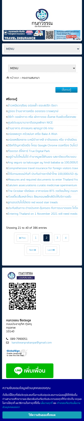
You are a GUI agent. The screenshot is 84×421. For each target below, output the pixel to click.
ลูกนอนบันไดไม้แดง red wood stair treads (33, 202)
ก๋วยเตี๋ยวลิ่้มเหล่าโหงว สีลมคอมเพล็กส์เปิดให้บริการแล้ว (39, 197)
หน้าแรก (14, 78)
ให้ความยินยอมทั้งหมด (42, 415)
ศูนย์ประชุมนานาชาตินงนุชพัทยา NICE (30, 122)
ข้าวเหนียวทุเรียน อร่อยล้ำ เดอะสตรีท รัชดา (32, 105)
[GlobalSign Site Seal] (17, 352)
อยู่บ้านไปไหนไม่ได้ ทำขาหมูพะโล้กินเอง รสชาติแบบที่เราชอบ (42, 157)
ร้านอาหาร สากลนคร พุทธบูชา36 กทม (30, 128)
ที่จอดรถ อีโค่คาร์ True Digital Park (29, 151)
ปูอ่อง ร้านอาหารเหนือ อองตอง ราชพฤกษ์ (33, 111)
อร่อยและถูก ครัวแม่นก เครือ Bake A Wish (32, 134)
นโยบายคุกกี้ (47, 403)
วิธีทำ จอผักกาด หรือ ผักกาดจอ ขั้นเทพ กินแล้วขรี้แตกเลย (42, 117)
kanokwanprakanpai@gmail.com (32, 342)
